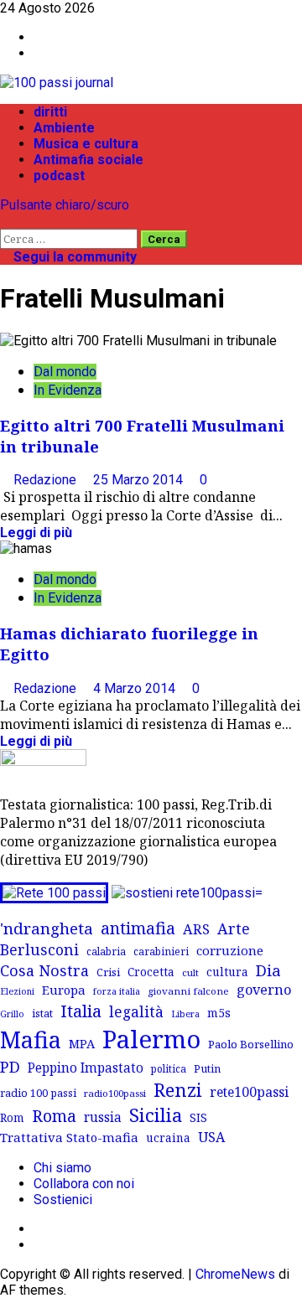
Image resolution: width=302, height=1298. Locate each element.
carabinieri (161, 951)
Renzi (178, 1089)
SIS (198, 1117)
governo (264, 989)
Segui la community (73, 257)
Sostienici (63, 1200)
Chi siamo (62, 1168)
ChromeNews (235, 1274)
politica (168, 1068)
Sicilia (155, 1115)
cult (190, 972)
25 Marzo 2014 (139, 480)
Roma (54, 1115)
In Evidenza (68, 390)
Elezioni (17, 991)
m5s (219, 1013)
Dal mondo (65, 372)
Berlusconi (39, 949)
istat (42, 1013)
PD (10, 1066)
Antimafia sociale (88, 160)
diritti (50, 112)
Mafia (30, 1039)
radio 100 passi (38, 1092)
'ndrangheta (46, 928)
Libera (185, 1013)
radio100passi (115, 1093)
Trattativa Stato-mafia (69, 1137)
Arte (233, 928)
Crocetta (151, 972)
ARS (196, 929)
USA (211, 1137)
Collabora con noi (84, 1184)
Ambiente (64, 128)
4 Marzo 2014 (136, 688)
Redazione (46, 480)
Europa (64, 989)
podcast (59, 176)
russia (103, 1117)
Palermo (151, 1039)
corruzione (229, 950)
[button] (5, 221)
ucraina (168, 1137)
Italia (81, 1010)
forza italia (116, 991)
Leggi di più (36, 532)
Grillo (12, 1014)
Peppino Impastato (85, 1068)
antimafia (138, 928)
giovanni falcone (188, 991)
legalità (136, 1011)
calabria (106, 951)
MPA (82, 1043)
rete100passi (249, 1092)
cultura (227, 972)
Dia (268, 969)
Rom (12, 1117)
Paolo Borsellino (251, 1044)
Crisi (108, 972)
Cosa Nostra (44, 970)
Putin (207, 1068)
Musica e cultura (86, 144)
